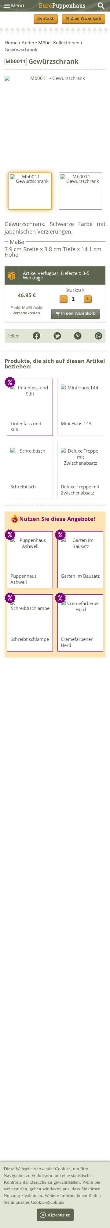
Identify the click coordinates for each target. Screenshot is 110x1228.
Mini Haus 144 (76, 423)
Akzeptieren (59, 1215)
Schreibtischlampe (29, 639)
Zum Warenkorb (86, 18)
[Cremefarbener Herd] (81, 617)
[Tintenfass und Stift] (30, 401)
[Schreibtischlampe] (30, 617)
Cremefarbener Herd (77, 642)
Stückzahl (76, 290)
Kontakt (45, 18)
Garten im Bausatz (80, 576)
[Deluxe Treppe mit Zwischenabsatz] (81, 464)
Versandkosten (26, 313)
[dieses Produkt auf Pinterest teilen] (78, 336)
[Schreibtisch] (30, 464)
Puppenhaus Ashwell (23, 579)
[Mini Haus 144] (81, 401)
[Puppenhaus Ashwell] (30, 553)
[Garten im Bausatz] (81, 553)
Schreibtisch (23, 487)
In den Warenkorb (78, 313)
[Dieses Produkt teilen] (98, 336)
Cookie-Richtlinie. (48, 1202)
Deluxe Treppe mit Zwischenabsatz (80, 490)
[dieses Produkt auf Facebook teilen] (36, 336)
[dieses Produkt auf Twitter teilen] (57, 336)
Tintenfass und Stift (25, 426)
